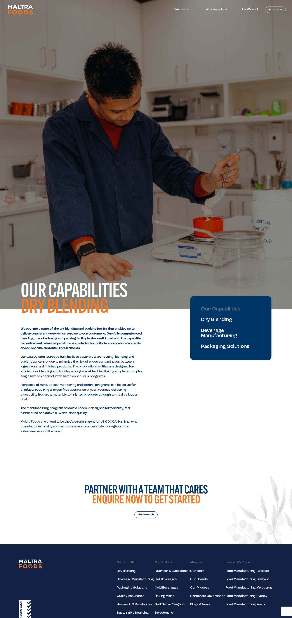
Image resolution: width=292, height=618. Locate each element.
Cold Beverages (166, 587)
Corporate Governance (207, 596)
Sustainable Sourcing (133, 612)
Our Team (197, 571)
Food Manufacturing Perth (245, 604)
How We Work (250, 9)
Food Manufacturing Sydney (246, 596)
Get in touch (275, 9)
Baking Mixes (164, 596)
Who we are (181, 9)
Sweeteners (164, 612)
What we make (215, 9)
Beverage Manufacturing (219, 333)
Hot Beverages (166, 579)
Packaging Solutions (225, 346)
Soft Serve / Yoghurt (170, 604)
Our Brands (199, 579)
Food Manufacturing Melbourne (249, 587)
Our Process (199, 587)
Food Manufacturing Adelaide (247, 571)
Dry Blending (216, 319)
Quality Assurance (130, 596)
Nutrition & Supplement (172, 571)
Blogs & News (200, 604)
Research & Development (135, 604)
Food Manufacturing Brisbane (247, 579)
